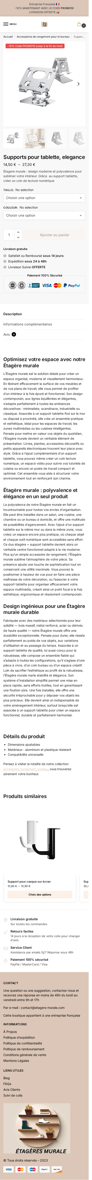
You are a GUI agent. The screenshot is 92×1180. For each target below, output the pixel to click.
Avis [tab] (9, 334)
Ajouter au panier (54, 235)
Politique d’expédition (19, 1037)
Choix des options (40, 894)
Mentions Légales (16, 1060)
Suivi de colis (12, 1095)
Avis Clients (11, 1089)
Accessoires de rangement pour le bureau (43, 36)
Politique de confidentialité (22, 1043)
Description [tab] (12, 314)
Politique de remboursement (23, 1049)
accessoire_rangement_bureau (25, 769)
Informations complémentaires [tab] (27, 324)
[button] (78, 84)
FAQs (7, 1084)
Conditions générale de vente (24, 1055)
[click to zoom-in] (46, 83)
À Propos (10, 1032)
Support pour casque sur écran (29, 881)
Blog (6, 1078)
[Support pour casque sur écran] (40, 839)
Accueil (8, 36)
